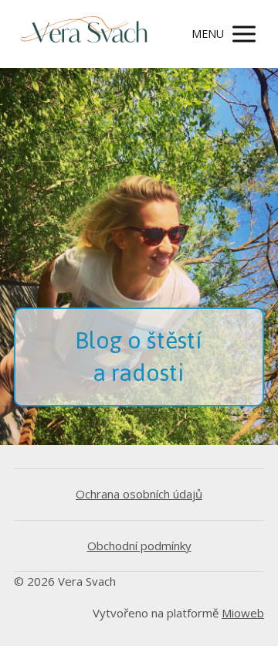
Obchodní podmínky (139, 545)
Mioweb (243, 612)
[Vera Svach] (83, 34)
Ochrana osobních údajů (139, 494)
